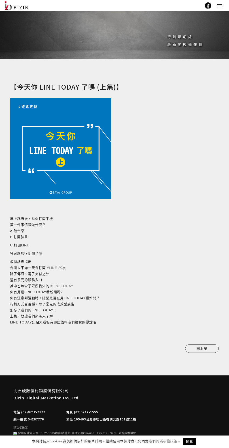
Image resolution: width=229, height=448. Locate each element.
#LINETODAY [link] (62, 286)
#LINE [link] (52, 268)
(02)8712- (29, 412)
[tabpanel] (114, 35)
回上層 (202, 348)
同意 (189, 441)
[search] (199, 7)
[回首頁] (16, 5)
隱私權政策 (168, 441)
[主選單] (220, 6)
